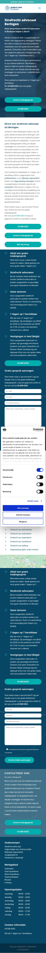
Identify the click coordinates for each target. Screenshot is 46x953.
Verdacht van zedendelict (20, 534)
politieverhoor (10, 178)
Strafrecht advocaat (13, 847)
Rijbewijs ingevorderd (14, 852)
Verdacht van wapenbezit (20, 538)
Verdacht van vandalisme (20, 542)
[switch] (40, 477)
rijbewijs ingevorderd (30, 178)
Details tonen (32, 501)
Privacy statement (18, 947)
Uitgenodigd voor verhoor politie (18, 849)
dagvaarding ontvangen (24, 181)
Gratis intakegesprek (23, 100)
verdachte (9, 187)
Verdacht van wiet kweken (21, 530)
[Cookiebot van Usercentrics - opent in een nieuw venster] (33, 429)
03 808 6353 (23, 109)
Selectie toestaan (23, 515)
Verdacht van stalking (19, 546)
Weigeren (23, 522)
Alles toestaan (23, 508)
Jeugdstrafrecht (11, 855)
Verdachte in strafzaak (14, 858)
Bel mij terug (23, 244)
